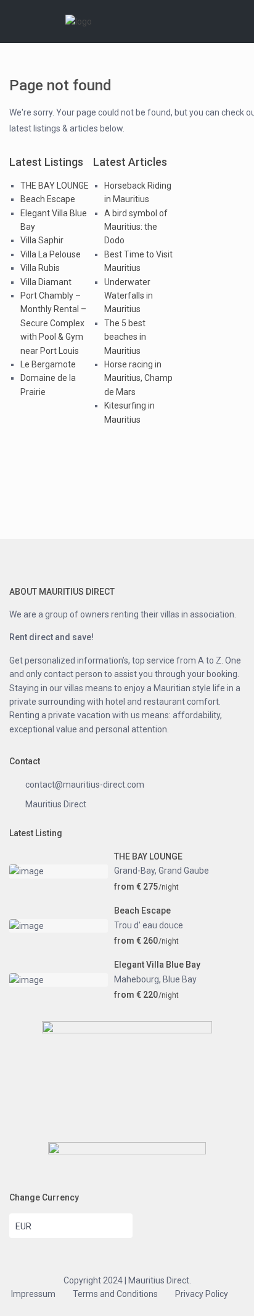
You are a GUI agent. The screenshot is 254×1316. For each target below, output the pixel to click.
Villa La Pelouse (50, 254)
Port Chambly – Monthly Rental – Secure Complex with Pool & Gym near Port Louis (53, 323)
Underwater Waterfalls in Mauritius (128, 296)
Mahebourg (136, 979)
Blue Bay (180, 979)
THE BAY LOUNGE (54, 185)
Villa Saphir (41, 240)
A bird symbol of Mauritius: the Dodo (136, 227)
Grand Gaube (183, 870)
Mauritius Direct (55, 804)
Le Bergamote (48, 364)
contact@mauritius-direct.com (84, 784)
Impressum (33, 1294)
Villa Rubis (40, 268)
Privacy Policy (201, 1294)
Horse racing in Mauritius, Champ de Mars (138, 378)
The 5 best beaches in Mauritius (125, 337)
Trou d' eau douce (148, 925)
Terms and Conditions (115, 1294)
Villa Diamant (46, 282)
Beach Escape (47, 199)
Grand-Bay (134, 870)
